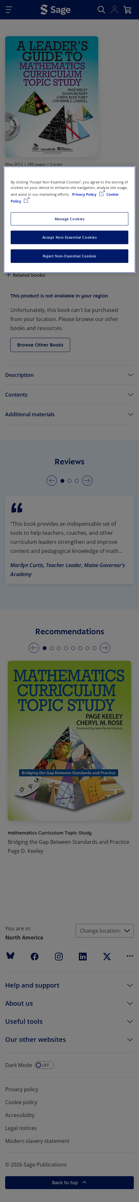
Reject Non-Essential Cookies (69, 256)
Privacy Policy (84, 194)
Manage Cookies (70, 218)
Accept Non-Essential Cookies (69, 237)
